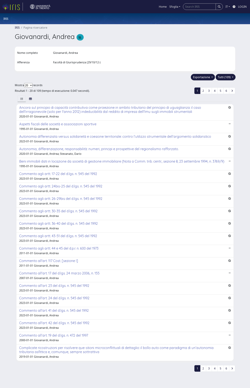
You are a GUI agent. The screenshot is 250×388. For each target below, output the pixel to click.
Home (163, 7)
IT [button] (227, 7)
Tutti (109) (224, 77)
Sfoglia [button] (173, 7)
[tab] (22, 98)
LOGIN (242, 7)
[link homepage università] (40, 7)
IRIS (17, 27)
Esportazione (202, 77)
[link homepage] (12, 7)
